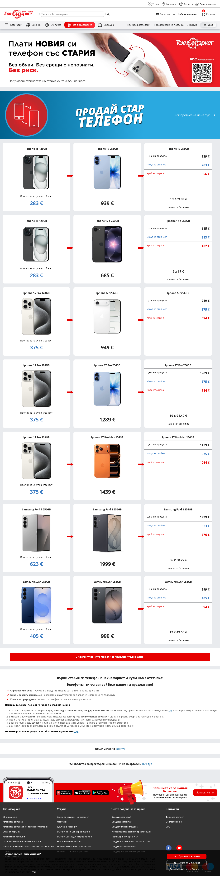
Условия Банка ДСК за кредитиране (74, 836)
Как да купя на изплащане (124, 827)
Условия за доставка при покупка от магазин (25, 827)
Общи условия (10, 817)
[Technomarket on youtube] (179, 848)
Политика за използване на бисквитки (22, 841)
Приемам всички (189, 856)
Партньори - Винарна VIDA (124, 836)
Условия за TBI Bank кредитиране (73, 831)
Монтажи (62, 822)
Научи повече (34, 798)
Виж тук (120, 749)
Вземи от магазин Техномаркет (73, 817)
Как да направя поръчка (123, 846)
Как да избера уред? (121, 817)
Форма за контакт (175, 817)
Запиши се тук (205, 792)
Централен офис (174, 822)
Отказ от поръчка (11, 831)
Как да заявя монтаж (121, 822)
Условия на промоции (14, 836)
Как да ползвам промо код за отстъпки (130, 841)
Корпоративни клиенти (69, 841)
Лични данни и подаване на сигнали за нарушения (28, 846)
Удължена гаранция (67, 827)
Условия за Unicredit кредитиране (74, 846)
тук (170, 710)
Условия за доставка (13, 822)
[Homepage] (18, 14)
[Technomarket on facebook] (169, 848)
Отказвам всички (189, 863)
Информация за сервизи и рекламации (131, 831)
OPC (168, 827)
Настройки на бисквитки (189, 869)
